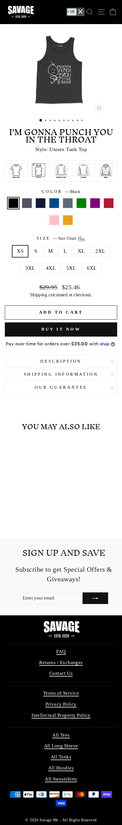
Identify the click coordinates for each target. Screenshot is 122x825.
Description (61, 361)
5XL (71, 268)
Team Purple (95, 203)
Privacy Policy (60, 704)
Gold (67, 220)
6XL (91, 268)
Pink (54, 220)
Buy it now (61, 329)
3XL (30, 268)
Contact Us (61, 673)
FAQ (61, 651)
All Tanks (61, 757)
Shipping (38, 294)
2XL (100, 251)
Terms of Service (61, 693)
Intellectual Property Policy (61, 715)
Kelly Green (81, 203)
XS (20, 251)
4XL (51, 268)
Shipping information (61, 374)
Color (61, 191)
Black (13, 203)
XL (81, 251)
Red (108, 203)
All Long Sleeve (61, 746)
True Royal (54, 203)
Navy (40, 203)
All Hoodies (61, 768)
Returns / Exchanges (61, 662)
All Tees (61, 735)
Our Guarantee (61, 387)
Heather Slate (67, 203)
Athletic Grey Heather (27, 203)
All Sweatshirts (61, 779)
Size (57, 238)
